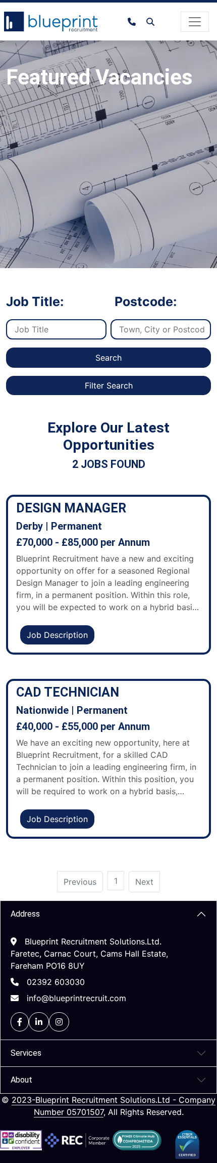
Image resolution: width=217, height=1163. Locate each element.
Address (25, 914)
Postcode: (146, 301)
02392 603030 (56, 982)
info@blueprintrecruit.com (76, 998)
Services (26, 1053)
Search (108, 358)
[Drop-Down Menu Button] (195, 22)
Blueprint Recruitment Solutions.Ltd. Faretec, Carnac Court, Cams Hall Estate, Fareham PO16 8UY (89, 953)
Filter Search (109, 385)
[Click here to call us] (136, 22)
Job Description (57, 635)
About (21, 1080)
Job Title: (35, 301)
